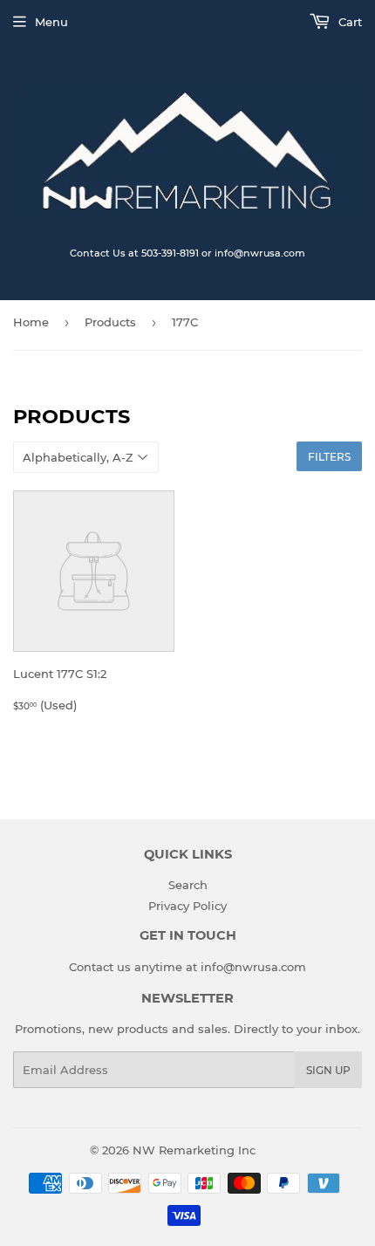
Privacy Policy (187, 906)
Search (188, 885)
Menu (51, 22)
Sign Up (328, 1070)
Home (31, 322)
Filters (329, 456)
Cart (348, 22)
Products (110, 322)
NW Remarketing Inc (194, 1150)
